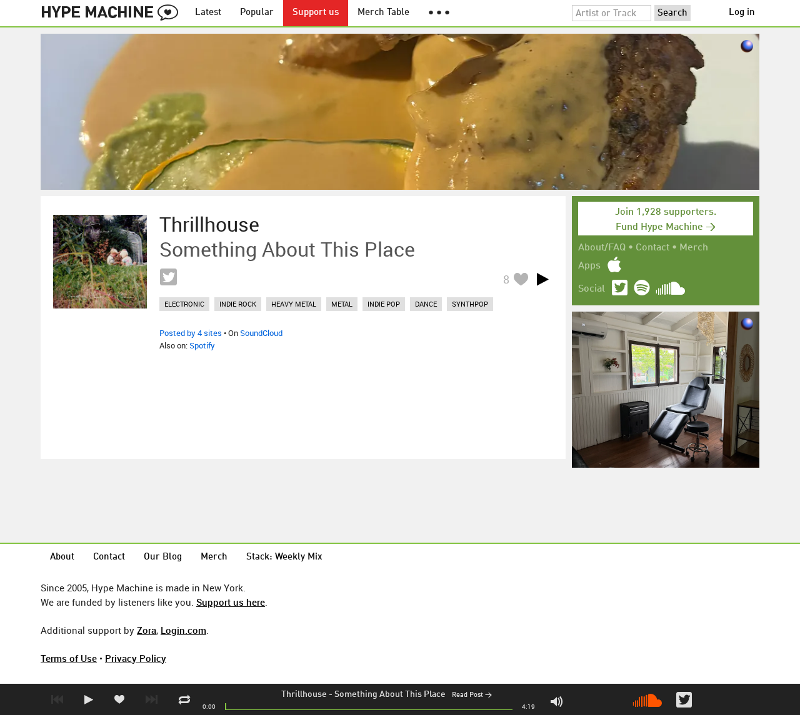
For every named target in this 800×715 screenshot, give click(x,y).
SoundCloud (261, 332)
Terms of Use (69, 658)
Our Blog (163, 557)
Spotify (202, 345)
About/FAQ (602, 248)
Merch (693, 248)
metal (341, 303)
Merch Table (383, 12)
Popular (257, 12)
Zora (146, 630)
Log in (742, 12)
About (62, 557)
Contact (652, 248)
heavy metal (293, 303)
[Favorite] (520, 279)
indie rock (237, 303)
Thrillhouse (304, 694)
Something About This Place (390, 694)
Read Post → (472, 695)
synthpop (470, 303)
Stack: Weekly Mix (284, 557)
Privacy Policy (135, 658)
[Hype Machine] (113, 13)
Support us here (230, 602)
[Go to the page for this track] (100, 261)
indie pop (384, 303)
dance (426, 303)
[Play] (542, 279)
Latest (208, 12)
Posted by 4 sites (190, 332)
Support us (315, 12)
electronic (184, 303)
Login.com (183, 630)
